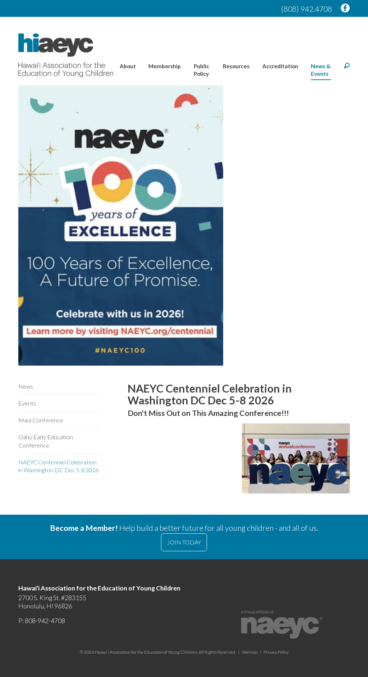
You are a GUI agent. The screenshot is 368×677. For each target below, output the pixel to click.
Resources (236, 66)
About (128, 66)
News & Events (321, 70)
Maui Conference (40, 420)
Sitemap (249, 652)
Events (27, 403)
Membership (164, 66)
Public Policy (201, 70)
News (25, 386)
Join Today (184, 542)
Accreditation (280, 66)
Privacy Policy (276, 652)
